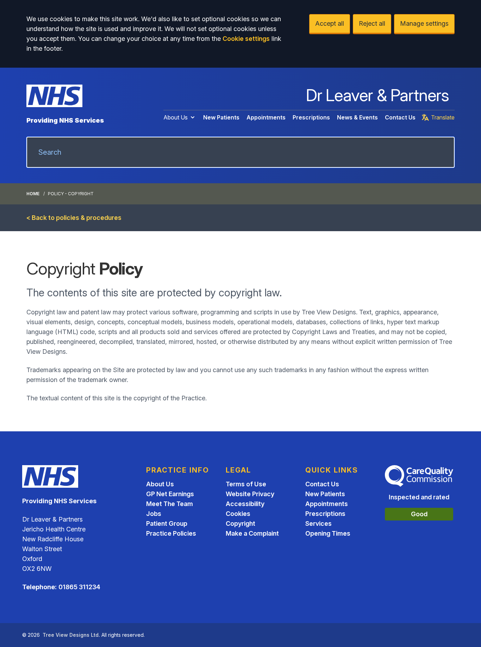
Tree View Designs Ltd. (71, 635)
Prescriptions (311, 117)
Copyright (240, 523)
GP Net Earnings (170, 494)
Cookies (238, 513)
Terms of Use (246, 484)
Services (318, 523)
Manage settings (424, 23)
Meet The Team (169, 503)
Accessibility (245, 503)
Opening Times (327, 533)
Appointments (266, 117)
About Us (175, 117)
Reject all (372, 23)
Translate (443, 117)
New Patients (221, 117)
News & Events (357, 117)
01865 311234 (79, 587)
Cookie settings (246, 38)
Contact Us (400, 117)
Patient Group (166, 523)
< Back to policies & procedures (73, 217)
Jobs (153, 513)
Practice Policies (171, 533)
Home (32, 193)
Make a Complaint (252, 533)
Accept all (329, 23)
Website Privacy (250, 494)
